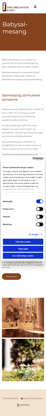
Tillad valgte (23, 249)
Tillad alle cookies (23, 242)
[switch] (39, 209)
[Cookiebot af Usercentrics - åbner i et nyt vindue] (32, 158)
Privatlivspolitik (10, 398)
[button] (34, 6)
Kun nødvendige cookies (23, 256)
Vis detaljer (33, 234)
